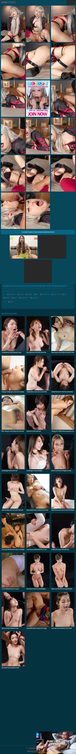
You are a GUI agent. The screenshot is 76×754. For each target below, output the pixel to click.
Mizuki (11, 302)
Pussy (15, 298)
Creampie (29, 294)
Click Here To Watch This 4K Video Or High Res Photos (38, 232)
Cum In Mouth (45, 294)
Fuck (64, 294)
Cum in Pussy (35, 298)
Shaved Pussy (24, 298)
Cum (37, 294)
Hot (8, 2)
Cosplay (21, 294)
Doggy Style (56, 294)
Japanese (7, 298)
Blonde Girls (12, 294)
